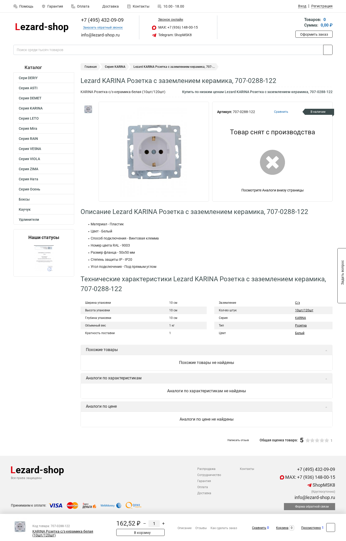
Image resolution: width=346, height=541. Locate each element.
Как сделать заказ (223, 528)
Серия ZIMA (28, 169)
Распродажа (206, 469)
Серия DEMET (30, 98)
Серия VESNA (30, 149)
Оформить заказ (314, 34)
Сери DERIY (28, 78)
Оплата (83, 6)
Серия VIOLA (29, 159)
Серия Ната (28, 179)
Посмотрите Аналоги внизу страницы (272, 190)
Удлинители (29, 220)
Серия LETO (29, 118)
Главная (91, 67)
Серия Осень (29, 189)
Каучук (25, 209)
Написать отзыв (238, 440)
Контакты (141, 6)
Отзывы (201, 528)
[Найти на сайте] (328, 50)
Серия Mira (28, 128)
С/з (297, 303)
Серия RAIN (28, 139)
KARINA (300, 318)
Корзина (282, 528)
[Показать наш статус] (44, 258)
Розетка (301, 325)
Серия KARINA (31, 108)
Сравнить (259, 528)
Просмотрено (311, 528)
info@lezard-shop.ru (314, 497)
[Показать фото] (88, 109)
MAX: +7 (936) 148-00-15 (178, 27)
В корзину (142, 533)
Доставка (110, 6)
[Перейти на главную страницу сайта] (41, 27)
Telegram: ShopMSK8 (175, 35)
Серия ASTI (28, 88)
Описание (184, 528)
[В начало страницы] (330, 527)
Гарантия (55, 6)
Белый (299, 333)
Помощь (26, 6)
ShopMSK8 (323, 485)
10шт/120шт (304, 310)
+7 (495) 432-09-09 (102, 20)
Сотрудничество (209, 475)
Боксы (24, 199)
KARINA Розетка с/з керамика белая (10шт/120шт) (62, 533)
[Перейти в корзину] (298, 23)
